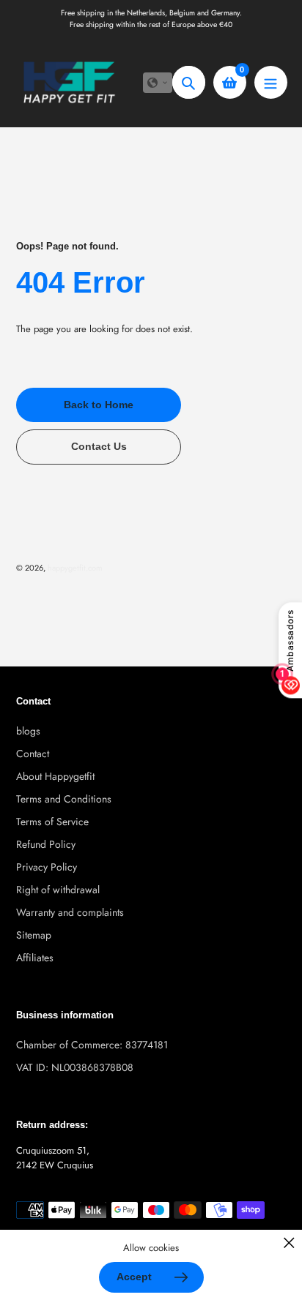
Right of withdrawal (58, 889)
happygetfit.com (75, 568)
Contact (32, 753)
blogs (28, 731)
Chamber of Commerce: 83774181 (92, 1044)
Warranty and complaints (70, 912)
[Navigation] (270, 82)
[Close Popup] (289, 1242)
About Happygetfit (55, 776)
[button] (157, 82)
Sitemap (33, 935)
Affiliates (35, 957)
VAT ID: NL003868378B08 (74, 1067)
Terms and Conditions (63, 799)
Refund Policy (46, 844)
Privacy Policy (46, 867)
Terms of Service (52, 821)
